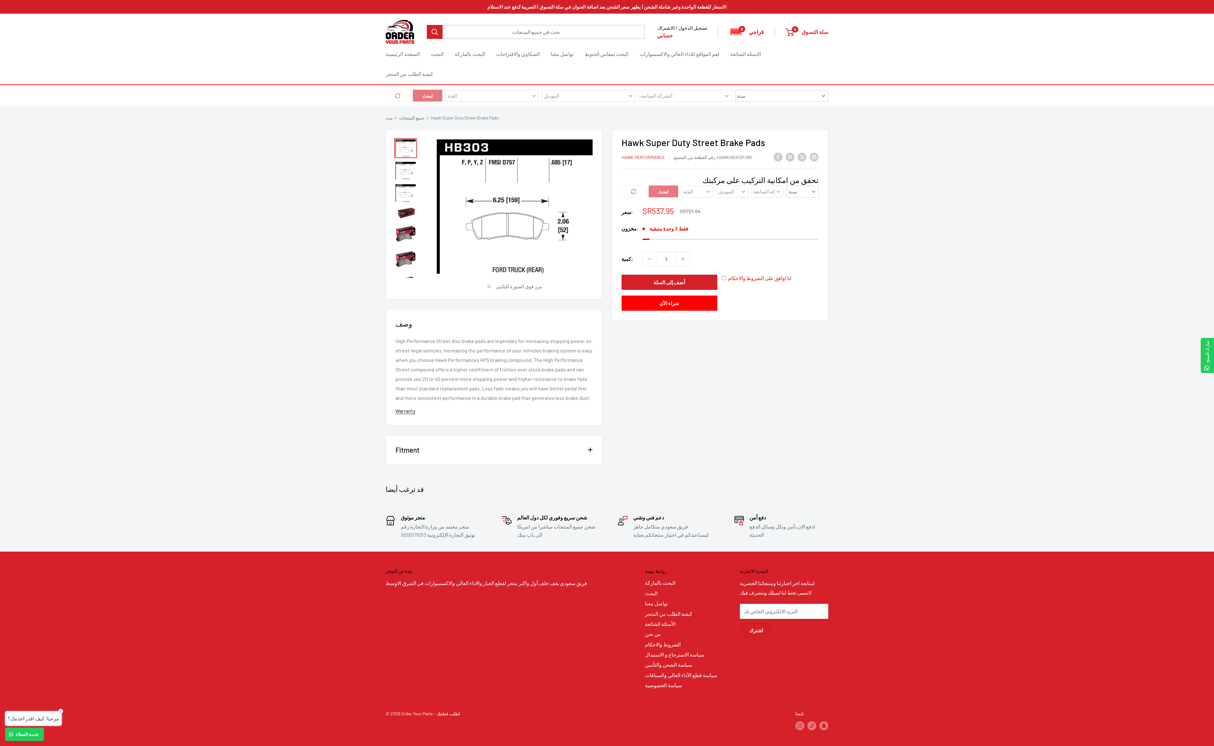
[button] (746, 31)
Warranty (405, 411)
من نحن (653, 634)
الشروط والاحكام (663, 644)
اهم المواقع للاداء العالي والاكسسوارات (679, 54)
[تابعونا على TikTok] (811, 725)
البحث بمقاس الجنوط (606, 54)
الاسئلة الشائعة (745, 54)
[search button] (435, 32)
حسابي (665, 35)
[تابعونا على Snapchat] (823, 725)
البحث (437, 54)
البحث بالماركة (470, 54)
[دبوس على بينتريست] (790, 157)
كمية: (627, 259)
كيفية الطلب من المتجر (409, 74)
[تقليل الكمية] (649, 259)
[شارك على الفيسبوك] (778, 157)
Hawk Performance (643, 157)
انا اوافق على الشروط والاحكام (759, 278)
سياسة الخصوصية (663, 685)
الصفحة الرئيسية (403, 54)
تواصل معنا (562, 54)
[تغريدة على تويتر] (802, 157)
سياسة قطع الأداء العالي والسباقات (681, 675)
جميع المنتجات (412, 117)
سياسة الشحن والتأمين (668, 665)
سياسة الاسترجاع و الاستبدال (674, 654)
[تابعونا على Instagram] (799, 725)
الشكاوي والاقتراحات (518, 54)
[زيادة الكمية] (683, 259)
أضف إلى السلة (669, 282)
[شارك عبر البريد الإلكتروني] (814, 157)
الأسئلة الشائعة (660, 624)
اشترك (756, 630)
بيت (389, 117)
